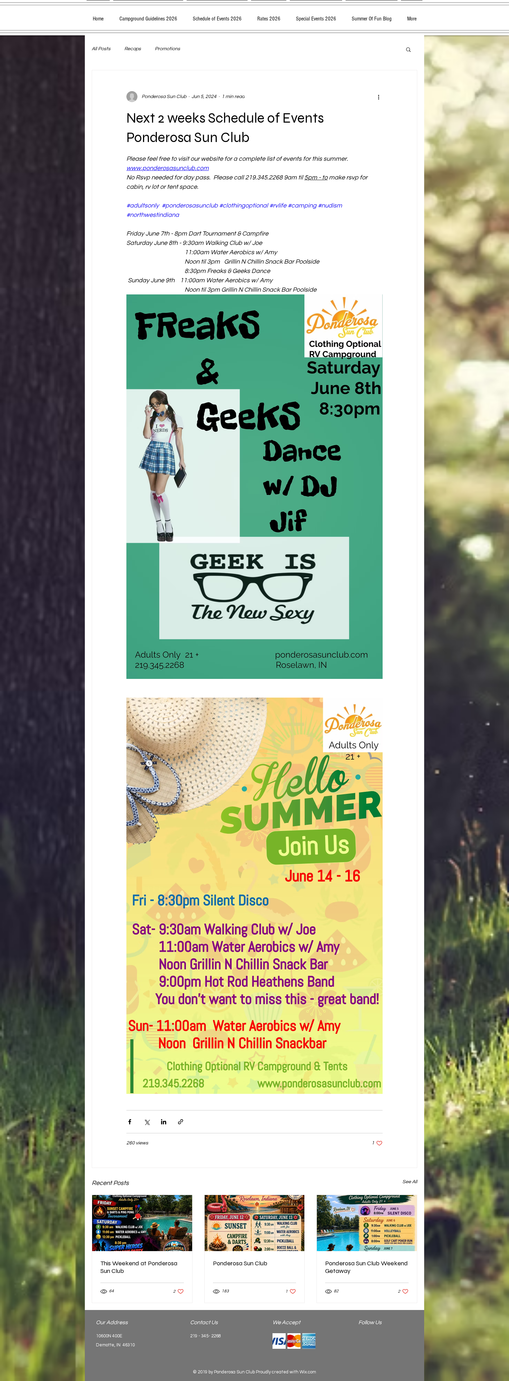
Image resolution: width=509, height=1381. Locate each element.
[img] (279, 1341)
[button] (408, 49)
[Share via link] (180, 1121)
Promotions (167, 48)
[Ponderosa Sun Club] (255, 1223)
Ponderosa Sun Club (240, 1263)
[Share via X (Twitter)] (146, 1121)
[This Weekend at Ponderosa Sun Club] (142, 1223)
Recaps (132, 48)
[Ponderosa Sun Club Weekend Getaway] (367, 1223)
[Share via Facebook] (129, 1121)
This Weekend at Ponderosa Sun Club (138, 1267)
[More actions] (378, 96)
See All (409, 1181)
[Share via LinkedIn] (163, 1121)
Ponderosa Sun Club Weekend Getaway (366, 1267)
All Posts (101, 48)
